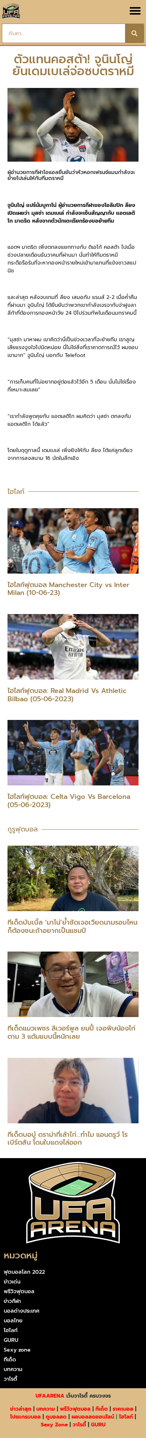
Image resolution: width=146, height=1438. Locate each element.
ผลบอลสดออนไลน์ (93, 1417)
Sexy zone (17, 1350)
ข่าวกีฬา (12, 1301)
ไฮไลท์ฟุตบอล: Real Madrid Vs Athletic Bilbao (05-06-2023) (67, 695)
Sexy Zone (54, 1425)
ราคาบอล (123, 1409)
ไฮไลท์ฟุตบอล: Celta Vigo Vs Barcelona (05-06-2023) (68, 800)
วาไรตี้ (10, 1379)
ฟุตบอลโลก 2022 (24, 1272)
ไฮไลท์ (11, 1330)
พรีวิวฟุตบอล (19, 1291)
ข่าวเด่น (12, 1282)
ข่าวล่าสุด (20, 1409)
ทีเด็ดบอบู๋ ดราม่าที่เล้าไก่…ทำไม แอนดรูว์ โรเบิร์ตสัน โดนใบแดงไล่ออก (67, 1138)
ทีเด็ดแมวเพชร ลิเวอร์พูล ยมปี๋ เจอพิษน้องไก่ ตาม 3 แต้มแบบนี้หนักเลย (71, 1032)
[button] (135, 11)
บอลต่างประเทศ (21, 1311)
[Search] (134, 33)
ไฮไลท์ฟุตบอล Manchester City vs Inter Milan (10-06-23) (68, 589)
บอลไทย (13, 1321)
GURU (11, 1340)
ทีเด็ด (10, 1360)
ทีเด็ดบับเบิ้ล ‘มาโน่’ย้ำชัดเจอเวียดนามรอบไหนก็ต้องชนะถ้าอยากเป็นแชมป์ (72, 926)
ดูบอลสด (56, 1417)
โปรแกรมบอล (25, 1417)
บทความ (13, 1369)
